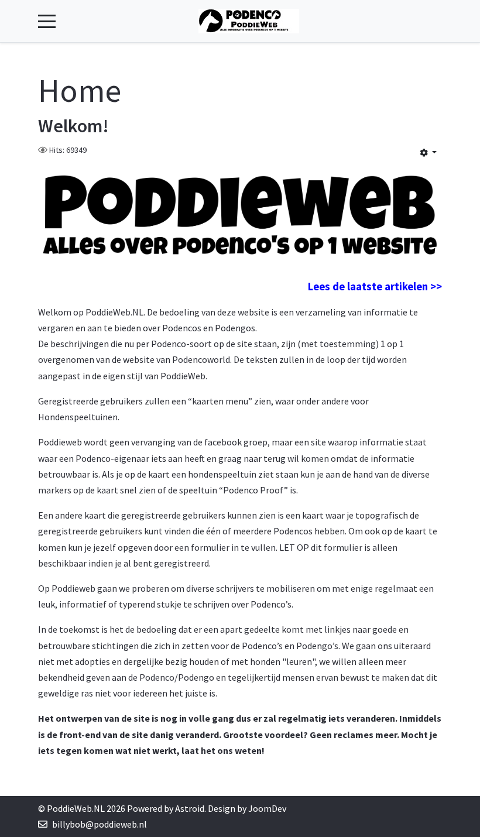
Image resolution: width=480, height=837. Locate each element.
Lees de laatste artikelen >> (375, 286)
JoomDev (267, 808)
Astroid (189, 808)
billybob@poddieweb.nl (99, 824)
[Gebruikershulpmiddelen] (428, 152)
